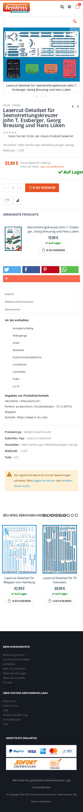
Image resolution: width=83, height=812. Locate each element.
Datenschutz (10, 705)
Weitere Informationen (19, 302)
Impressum (9, 701)
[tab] (41, 294)
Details (9, 294)
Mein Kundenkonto (14, 668)
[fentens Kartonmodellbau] (16, 7)
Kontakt (7, 682)
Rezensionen (12, 309)
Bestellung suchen (14, 655)
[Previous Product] (73, 106)
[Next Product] (78, 106)
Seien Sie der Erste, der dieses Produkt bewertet (40, 136)
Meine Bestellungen (14, 673)
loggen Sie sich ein (44, 480)
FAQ (5, 724)
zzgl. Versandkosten (52, 166)
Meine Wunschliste (14, 678)
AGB (5, 710)
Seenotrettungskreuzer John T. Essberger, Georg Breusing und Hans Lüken (53, 229)
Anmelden (9, 664)
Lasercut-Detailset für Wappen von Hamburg (19, 580)
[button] (75, 24)
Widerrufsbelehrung (15, 715)
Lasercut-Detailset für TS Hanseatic (60, 580)
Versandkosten (12, 719)
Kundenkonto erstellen (16, 659)
